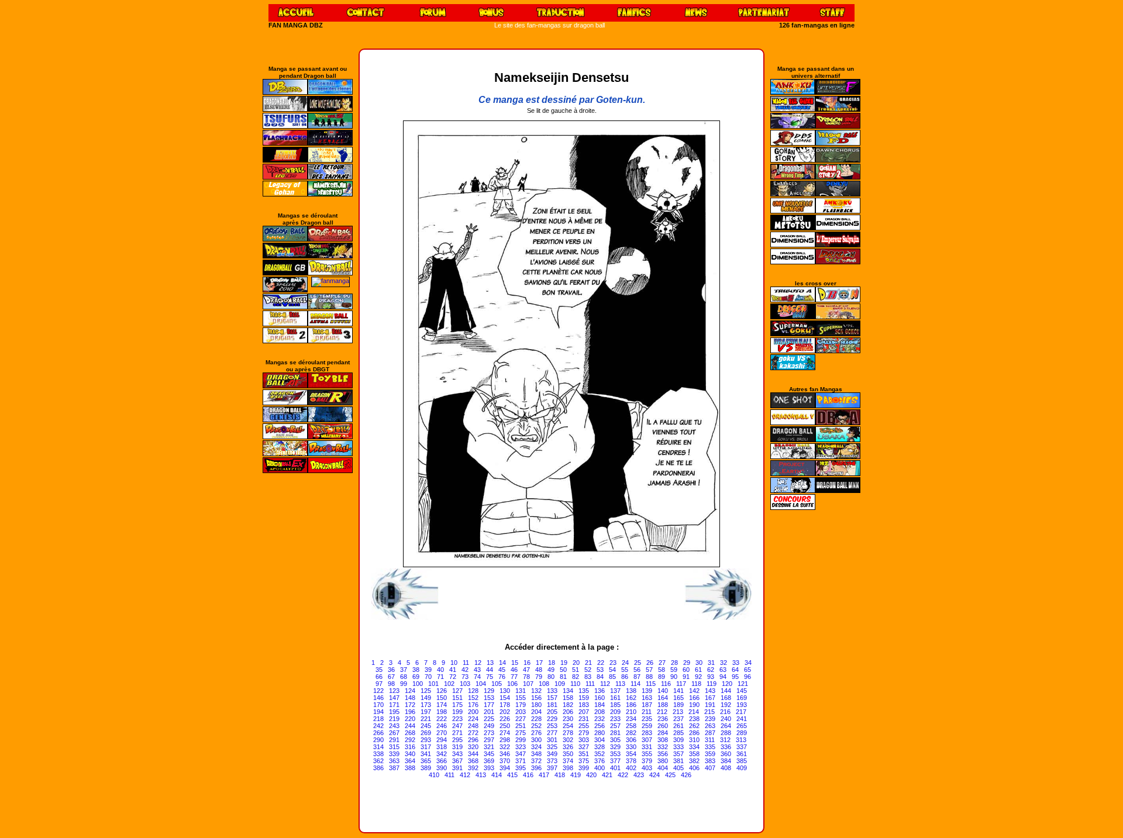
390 (441, 767)
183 (583, 704)
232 (599, 718)
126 (441, 690)
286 (694, 732)
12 (477, 662)
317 (426, 746)
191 (710, 704)
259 (647, 725)
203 (520, 711)
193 (741, 704)
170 (378, 704)
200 (473, 711)
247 (457, 725)
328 (599, 746)
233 (615, 718)
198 (441, 711)
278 (568, 732)
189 (678, 704)
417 (544, 774)
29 (686, 662)
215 (709, 711)
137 (615, 690)
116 (666, 683)
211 (647, 711)
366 (441, 760)
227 (520, 718)
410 (434, 774)
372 (536, 760)
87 (636, 676)
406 (694, 767)
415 (512, 774)
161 (615, 697)
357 (678, 753)
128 (473, 690)
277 (552, 732)
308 (662, 739)
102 (449, 683)
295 (457, 739)
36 (391, 669)
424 (654, 774)
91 (686, 676)
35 (379, 669)
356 (662, 753)
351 (583, 753)
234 (631, 718)
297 (489, 739)
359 (710, 753)
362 (378, 760)
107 (528, 683)
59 (673, 669)
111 (590, 683)
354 (631, 753)
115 (651, 683)
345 (489, 753)
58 (661, 669)
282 (631, 732)
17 (539, 662)
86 (624, 676)
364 (410, 760)
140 (662, 690)
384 (726, 760)
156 (536, 697)
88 (649, 676)
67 (391, 676)
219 (394, 718)
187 (647, 704)
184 (599, 704)
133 (552, 690)
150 (441, 697)
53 (600, 669)
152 (473, 697)
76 (501, 676)
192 (726, 704)
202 (505, 711)
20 (576, 662)
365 (426, 760)
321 (489, 746)
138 (631, 690)
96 (747, 676)
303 (583, 739)
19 (563, 662)
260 (662, 725)
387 (394, 767)
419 (575, 774)
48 (538, 669)
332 (662, 746)
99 (403, 683)
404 (662, 767)
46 (514, 669)
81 (563, 676)
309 (678, 739)
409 (741, 767)
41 (452, 669)
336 (726, 746)
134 (568, 690)
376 (599, 760)
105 (496, 683)
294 (441, 739)
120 (727, 683)
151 (457, 697)
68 (403, 676)
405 (678, 767)
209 (615, 711)
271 (457, 732)
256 (599, 725)
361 (741, 753)
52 (587, 669)
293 (426, 739)
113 (620, 683)
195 (394, 711)
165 (678, 697)
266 (378, 732)
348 (536, 753)
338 (378, 753)
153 (489, 697)
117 (681, 683)
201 (489, 711)
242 (378, 725)
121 (743, 683)
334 (694, 746)
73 (465, 676)
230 (568, 718)
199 (457, 711)
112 (605, 683)
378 (631, 760)
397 (552, 767)
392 (473, 767)
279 (583, 732)
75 (489, 676)
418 (559, 774)
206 (568, 711)
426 (686, 774)
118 (696, 683)
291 (394, 739)
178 (505, 704)
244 (410, 725)
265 (741, 725)
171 (394, 704)
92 (698, 676)
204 (536, 711)
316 (410, 746)
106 (512, 683)
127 (457, 690)
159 (583, 697)
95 (735, 676)
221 (426, 718)
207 (583, 711)
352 (599, 753)
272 (473, 732)
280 (599, 732)
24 (625, 662)
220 (410, 718)
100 (417, 683)
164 (662, 697)
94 (722, 676)
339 (394, 753)
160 (599, 697)
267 (394, 732)
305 (615, 739)
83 (587, 676)
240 (726, 718)
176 (473, 704)
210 (631, 711)
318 (441, 746)
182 (568, 704)
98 (391, 683)
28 (674, 662)
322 (505, 746)
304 (599, 739)
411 (449, 774)
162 (631, 697)
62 (710, 669)
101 (433, 683)
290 (378, 739)
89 (661, 676)
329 (615, 746)
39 (428, 669)
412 (465, 774)
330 (631, 746)
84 (600, 676)
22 (600, 662)
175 (457, 704)
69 (415, 676)
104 (481, 683)
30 (698, 662)
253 (552, 725)
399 (583, 767)
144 (726, 690)
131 (520, 690)
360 (726, 753)
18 (551, 662)
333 (678, 746)
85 (612, 676)
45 (501, 669)
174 (441, 704)
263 (710, 725)
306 (631, 739)
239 (710, 718)
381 (678, 760)
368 (473, 760)
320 (473, 746)
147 (394, 697)
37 (403, 669)
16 (527, 662)
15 (514, 662)
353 (615, 753)
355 (647, 753)
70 (428, 676)
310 (694, 739)
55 (624, 669)
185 (615, 704)
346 (505, 753)
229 (552, 718)
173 (426, 704)
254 (568, 725)
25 (637, 662)
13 (490, 662)
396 (536, 767)
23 (612, 662)
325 (552, 746)
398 (568, 767)
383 (710, 760)
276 (536, 732)
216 (725, 711)
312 (725, 739)
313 (741, 739)
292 (410, 739)
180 (536, 704)
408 (726, 767)
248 (473, 725)
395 (520, 767)
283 (647, 732)
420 (591, 774)
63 (722, 669)
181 (552, 704)
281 (615, 732)
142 (694, 690)
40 (440, 669)
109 (559, 683)
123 (394, 690)
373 (552, 760)
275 (520, 732)
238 (694, 718)
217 (741, 711)
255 (583, 725)
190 (694, 704)
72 (452, 676)
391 (457, 767)
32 (723, 662)
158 (568, 697)
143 (710, 690)
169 (741, 697)
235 (647, 718)
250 (505, 725)
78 (526, 676)
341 (426, 753)
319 (457, 746)
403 (647, 767)
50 (563, 669)
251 (520, 725)
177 (489, 704)
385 (741, 760)
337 (741, 746)
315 (394, 746)
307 (647, 739)
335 (710, 746)
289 (741, 732)
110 (575, 683)
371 (520, 760)
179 (520, 704)
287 (710, 732)
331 (647, 746)
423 (638, 774)
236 (662, 718)
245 (426, 725)
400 (599, 767)
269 (426, 732)
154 (505, 697)
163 (647, 697)
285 (678, 732)
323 (520, 746)
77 (514, 676)
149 (426, 697)
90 (673, 676)
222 (441, 718)
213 (678, 711)
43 (477, 669)
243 (394, 725)
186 (631, 704)
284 (662, 732)
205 (552, 711)
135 (583, 690)
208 (599, 711)
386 (378, 767)
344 (473, 753)
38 (415, 669)
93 (710, 676)
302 (568, 739)
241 (741, 718)
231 (583, 718)
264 (726, 725)
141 (678, 690)
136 (599, 690)
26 (649, 662)
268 (410, 732)
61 (698, 669)
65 (747, 669)
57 (649, 669)
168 (726, 697)
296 (473, 739)
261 (678, 725)
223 (457, 718)
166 (694, 697)
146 (378, 697)
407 (710, 767)
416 (528, 774)
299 (520, 739)
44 (489, 669)
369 (489, 760)
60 (686, 669)
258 (631, 725)
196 (410, 711)
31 (711, 662)
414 (496, 774)
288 (726, 732)
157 (552, 697)
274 (505, 732)
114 (635, 683)
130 (505, 690)
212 (662, 711)
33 (735, 662)
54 (612, 669)
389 (426, 767)
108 (544, 683)
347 (520, 753)
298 (505, 739)
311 (710, 739)
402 (631, 767)
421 (607, 774)
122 (378, 690)
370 (505, 760)
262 (694, 725)
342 (441, 753)
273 (489, 732)
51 (575, 669)
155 (520, 697)
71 (440, 676)
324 (536, 746)
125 (426, 690)
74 (477, 676)
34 (748, 662)
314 (378, 746)
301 (552, 739)
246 (441, 725)
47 (526, 669)
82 (575, 676)
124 (410, 690)
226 (505, 718)
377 (615, 760)
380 (662, 760)
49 (550, 669)
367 (457, 760)
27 (662, 662)
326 (568, 746)
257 (615, 725)
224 (473, 718)
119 (711, 683)
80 (550, 676)
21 (588, 662)
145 (741, 690)
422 (623, 774)
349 (552, 753)
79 (538, 676)
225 (489, 718)
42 (465, 669)
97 (379, 683)
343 (457, 753)
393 (489, 767)
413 (481, 774)
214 (693, 711)
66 (379, 676)
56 (636, 669)
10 (453, 662)
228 (536, 718)
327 (583, 746)
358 (694, 753)
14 (502, 662)
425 (670, 774)
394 (505, 767)
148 (410, 697)
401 (615, 767)
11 (466, 662)
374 (568, 760)
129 (489, 690)
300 (536, 739)
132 (536, 690)
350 (568, 753)
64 (735, 669)
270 (441, 732)
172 (410, 704)
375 (583, 760)
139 (647, 690)
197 (426, 711)
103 (465, 683)
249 (489, 725)
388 (410, 767)
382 (694, 760)
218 (378, 718)
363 (394, 760)
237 (678, 718)
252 (536, 725)
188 (662, 704)
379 (647, 760)
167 (710, 697)
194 (378, 711)
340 (410, 753)
